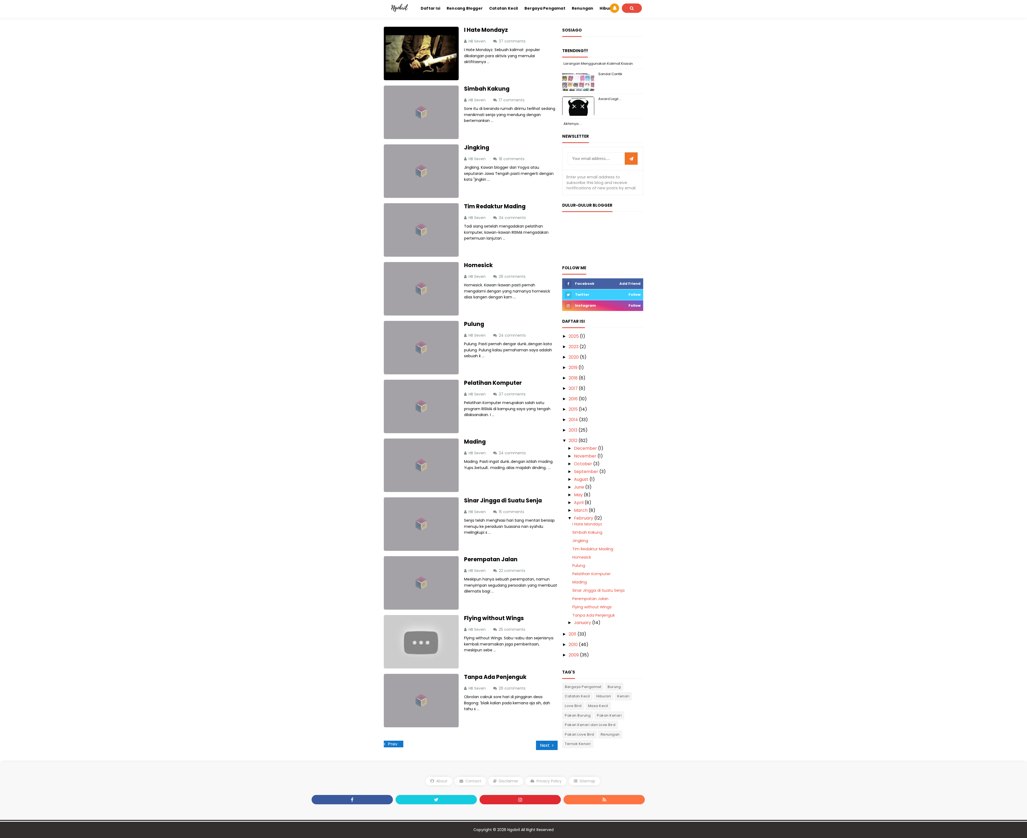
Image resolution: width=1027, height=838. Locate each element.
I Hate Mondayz (486, 30)
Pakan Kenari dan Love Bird (590, 724)
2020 (574, 357)
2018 (574, 378)
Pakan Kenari (609, 715)
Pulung (474, 324)
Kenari (623, 696)
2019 (573, 367)
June (579, 487)
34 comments (513, 217)
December (586, 448)
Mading (475, 441)
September (586, 471)
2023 (574, 347)
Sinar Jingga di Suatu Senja (503, 500)
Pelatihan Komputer (493, 383)
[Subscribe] (631, 158)
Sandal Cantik (610, 73)
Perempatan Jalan (491, 559)
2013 (573, 430)
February (584, 518)
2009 (574, 655)
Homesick (478, 265)
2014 (574, 420)
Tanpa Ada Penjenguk (495, 677)
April (579, 502)
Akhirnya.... (573, 123)
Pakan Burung (578, 715)
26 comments (513, 276)
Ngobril (513, 829)
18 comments (512, 159)
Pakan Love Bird (579, 734)
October (583, 464)
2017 (574, 388)
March (581, 510)
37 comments (513, 41)
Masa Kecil (598, 705)
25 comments (512, 629)
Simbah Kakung (486, 89)
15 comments (512, 511)
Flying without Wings (494, 618)
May (579, 495)
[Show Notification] (614, 8)
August (581, 479)
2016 (574, 399)
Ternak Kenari (578, 743)
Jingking (476, 147)
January (583, 623)
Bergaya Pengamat (583, 686)
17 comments (512, 100)
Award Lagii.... (610, 98)
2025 (574, 336)
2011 (573, 634)
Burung (614, 686)
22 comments (512, 570)
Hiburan (603, 696)
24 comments (513, 335)
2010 (574, 644)
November (585, 456)
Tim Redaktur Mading (495, 206)
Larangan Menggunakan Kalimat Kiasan (598, 63)
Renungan (610, 734)
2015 (574, 409)
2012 (573, 440)
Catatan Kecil (577, 696)
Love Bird (573, 705)
